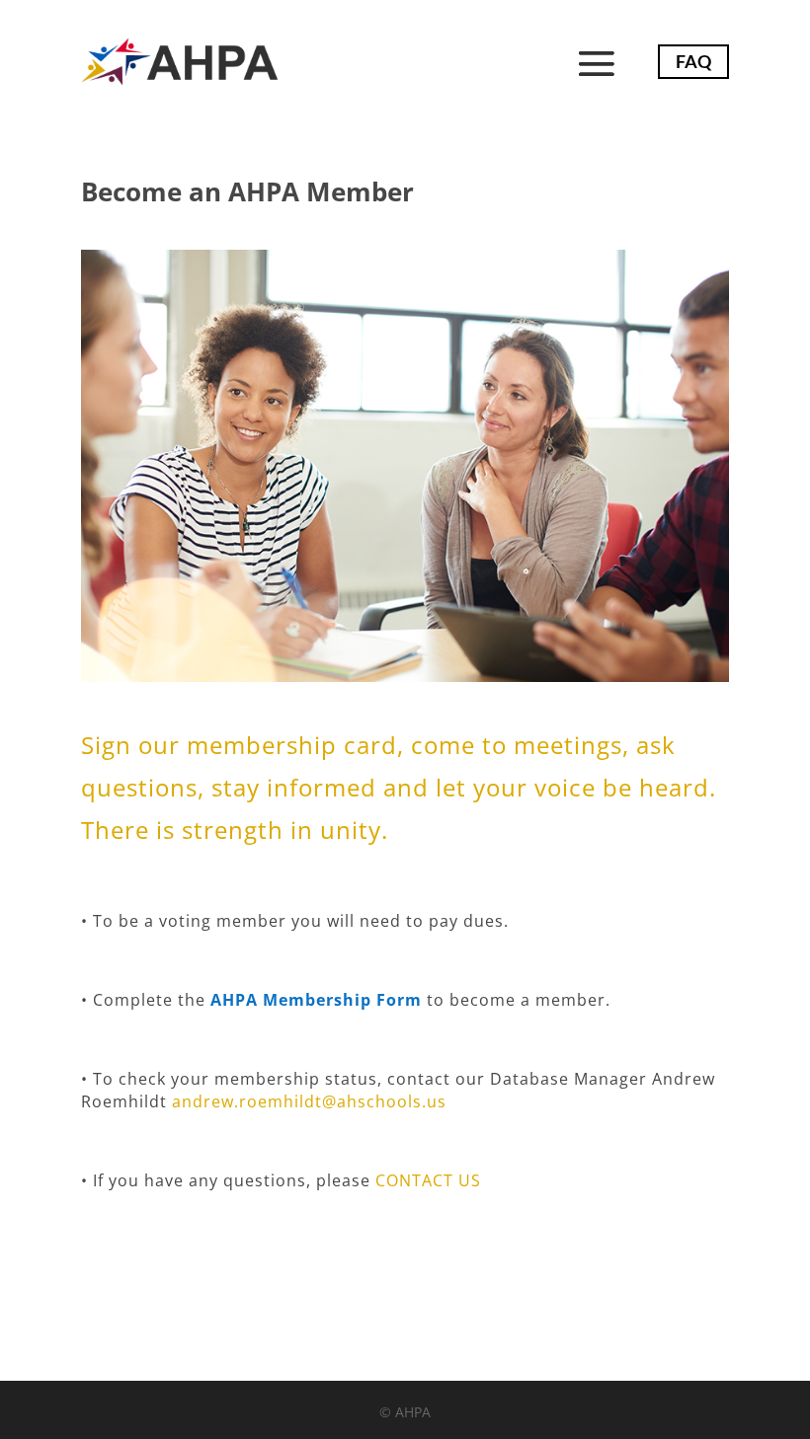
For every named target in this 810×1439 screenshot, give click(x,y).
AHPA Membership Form (316, 1000)
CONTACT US (428, 1180)
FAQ (693, 61)
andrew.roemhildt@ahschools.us (306, 1101)
